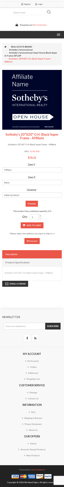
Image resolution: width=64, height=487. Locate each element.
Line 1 (31, 164)
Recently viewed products (33, 449)
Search (50, 12)
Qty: (25, 216)
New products (33, 455)
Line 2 (31, 177)
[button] (58, 34)
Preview (32, 203)
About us (33, 430)
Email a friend (18, 283)
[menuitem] (32, 363)
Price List (33, 241)
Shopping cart (33, 379)
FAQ (33, 412)
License (31, 189)
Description (11, 254)
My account (33, 361)
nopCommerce (38, 469)
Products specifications (17, 262)
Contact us (33, 398)
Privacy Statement (33, 424)
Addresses (33, 373)
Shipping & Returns (33, 418)
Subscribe (53, 326)
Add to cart (34, 225)
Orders (33, 367)
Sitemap (33, 392)
